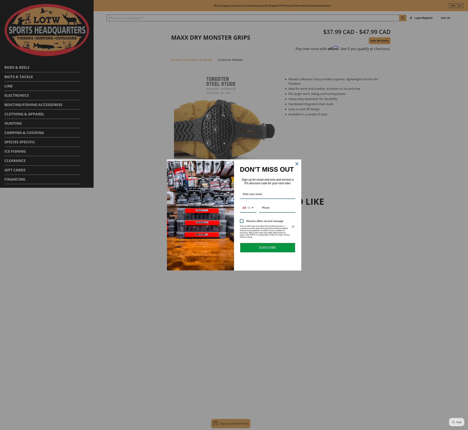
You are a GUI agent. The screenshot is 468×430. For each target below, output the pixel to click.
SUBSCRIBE (267, 247)
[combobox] (248, 208)
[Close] (296, 163)
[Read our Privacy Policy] (293, 227)
